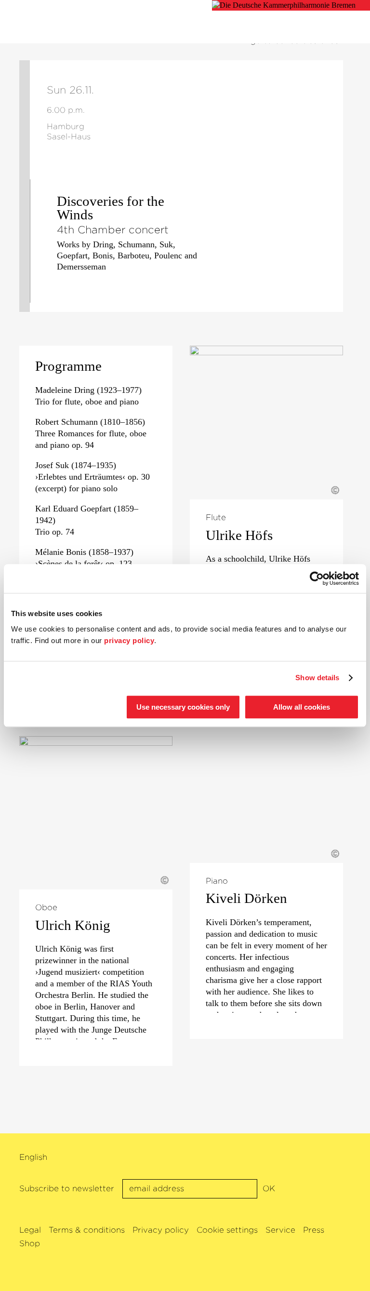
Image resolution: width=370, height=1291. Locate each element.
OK (269, 1188)
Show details (317, 677)
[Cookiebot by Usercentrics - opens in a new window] (317, 578)
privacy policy (129, 640)
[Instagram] (339, 1158)
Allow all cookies (301, 707)
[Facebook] (307, 1158)
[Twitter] (323, 1158)
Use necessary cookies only (183, 707)
